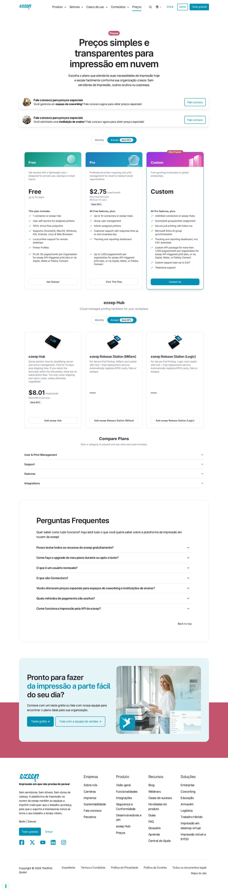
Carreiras (90, 791)
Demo (182, 6)
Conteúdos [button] (118, 7)
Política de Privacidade (124, 867)
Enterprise (187, 785)
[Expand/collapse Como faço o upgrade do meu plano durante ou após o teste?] (188, 557)
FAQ (151, 821)
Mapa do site (198, 873)
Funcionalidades (127, 791)
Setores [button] (74, 7)
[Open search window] (150, 7)
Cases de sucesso (160, 798)
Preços (136, 7)
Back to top (185, 623)
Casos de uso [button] (95, 7)
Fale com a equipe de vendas (79, 721)
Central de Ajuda (159, 840)
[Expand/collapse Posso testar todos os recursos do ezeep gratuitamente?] (188, 547)
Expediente (68, 867)
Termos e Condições (93, 867)
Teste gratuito (199, 6)
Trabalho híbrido (191, 817)
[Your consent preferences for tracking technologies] (6, 886)
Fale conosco (195, 102)
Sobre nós (90, 785)
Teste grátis (39, 721)
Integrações (124, 798)
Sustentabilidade (95, 804)
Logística (186, 810)
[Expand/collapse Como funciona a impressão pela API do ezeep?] (188, 608)
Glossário (154, 828)
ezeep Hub (123, 826)
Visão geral (123, 785)
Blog (151, 785)
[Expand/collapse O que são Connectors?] (188, 578)
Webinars (154, 791)
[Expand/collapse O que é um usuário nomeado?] (188, 568)
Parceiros (90, 817)
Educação (187, 798)
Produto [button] (57, 7)
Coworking (188, 791)
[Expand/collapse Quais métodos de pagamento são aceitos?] (188, 598)
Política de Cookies (155, 867)
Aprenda (154, 834)
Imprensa (90, 798)
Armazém (187, 804)
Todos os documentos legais (189, 867)
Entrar (170, 6)
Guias (152, 815)
